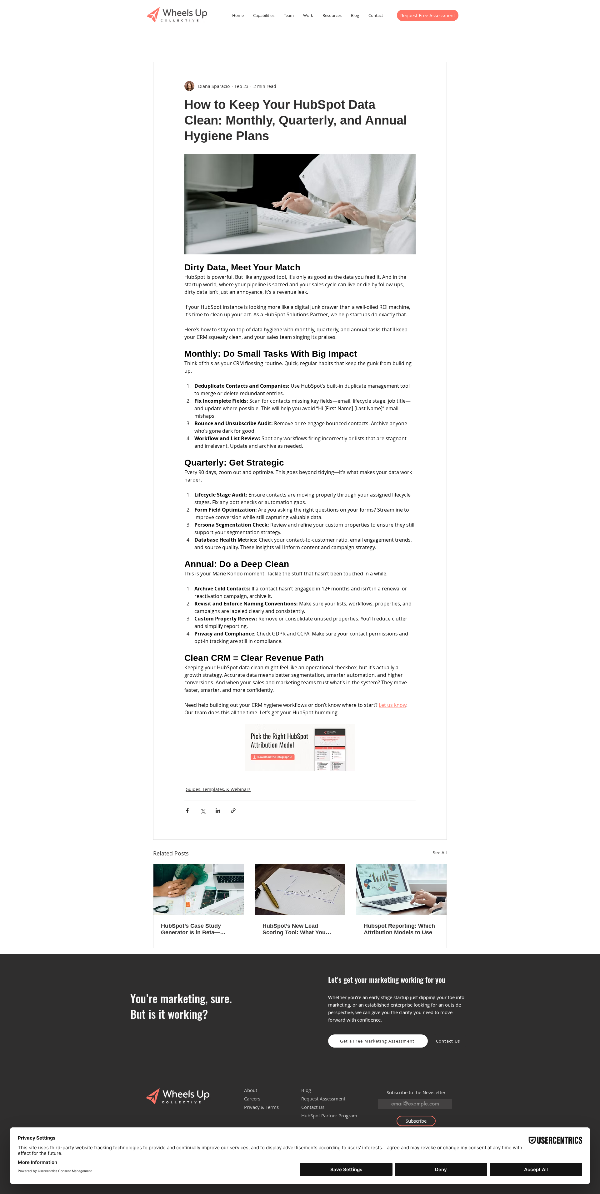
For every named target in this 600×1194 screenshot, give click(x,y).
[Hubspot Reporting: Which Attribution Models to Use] (401, 889)
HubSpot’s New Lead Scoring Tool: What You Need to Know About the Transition (295, 929)
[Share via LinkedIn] (218, 811)
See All (440, 852)
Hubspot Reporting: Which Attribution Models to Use (399, 929)
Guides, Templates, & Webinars (218, 789)
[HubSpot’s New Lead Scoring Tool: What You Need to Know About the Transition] (300, 889)
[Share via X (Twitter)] (203, 811)
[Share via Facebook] (187, 811)
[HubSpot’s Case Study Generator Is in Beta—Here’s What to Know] (198, 889)
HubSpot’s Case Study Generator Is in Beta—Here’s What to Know (191, 929)
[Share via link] (233, 811)
